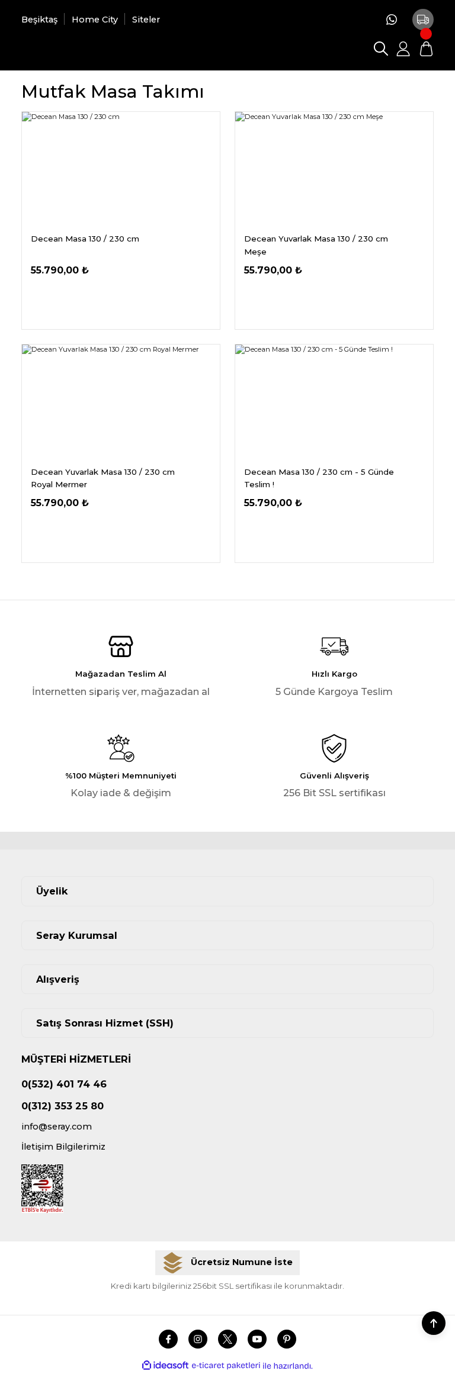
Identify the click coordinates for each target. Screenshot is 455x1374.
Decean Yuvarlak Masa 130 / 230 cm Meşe (316, 245)
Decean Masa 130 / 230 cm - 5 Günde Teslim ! (319, 478)
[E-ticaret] (226, 1366)
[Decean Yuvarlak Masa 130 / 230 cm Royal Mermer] (121, 401)
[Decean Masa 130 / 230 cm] (121, 169)
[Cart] (426, 48)
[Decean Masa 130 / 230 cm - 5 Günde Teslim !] (334, 401)
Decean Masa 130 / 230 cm (85, 238)
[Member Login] (403, 48)
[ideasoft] (165, 1365)
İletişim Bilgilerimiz (63, 1146)
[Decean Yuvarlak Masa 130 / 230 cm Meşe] (334, 169)
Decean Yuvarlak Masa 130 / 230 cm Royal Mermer (103, 478)
